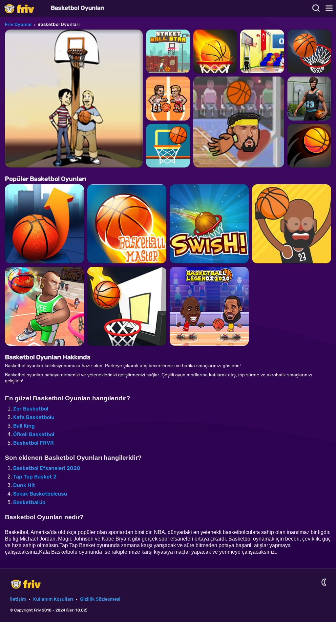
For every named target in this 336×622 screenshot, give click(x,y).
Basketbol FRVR (33, 443)
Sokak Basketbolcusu (40, 494)
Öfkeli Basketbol (33, 434)
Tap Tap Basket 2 (34, 477)
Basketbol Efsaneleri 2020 (46, 468)
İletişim (18, 599)
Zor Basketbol (30, 409)
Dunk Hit (24, 485)
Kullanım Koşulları (53, 599)
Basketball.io (29, 502)
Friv (24, 8)
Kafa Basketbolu (33, 417)
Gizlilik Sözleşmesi (100, 599)
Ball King (24, 426)
